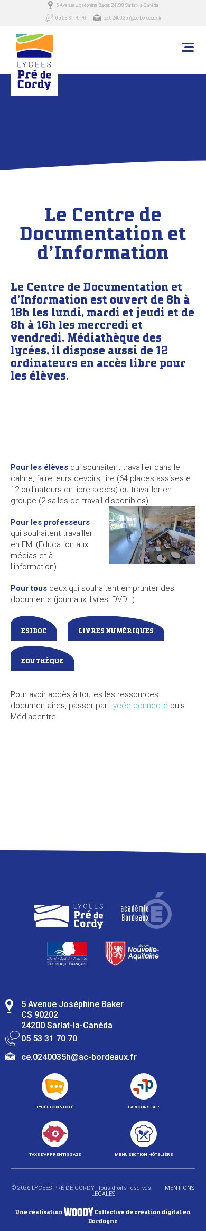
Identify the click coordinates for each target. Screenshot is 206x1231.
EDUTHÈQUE (42, 661)
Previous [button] (42, 813)
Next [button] (163, 813)
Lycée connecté (138, 705)
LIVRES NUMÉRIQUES (116, 631)
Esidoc (33, 631)
